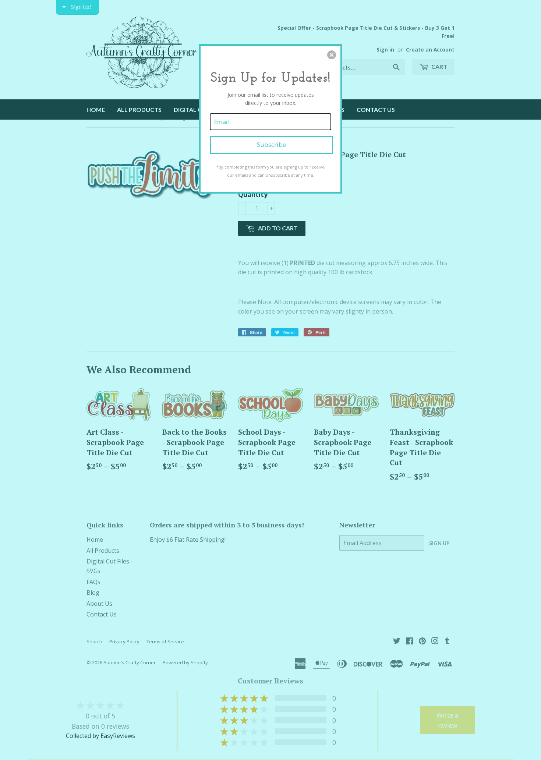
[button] (331, 54)
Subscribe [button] (271, 144)
